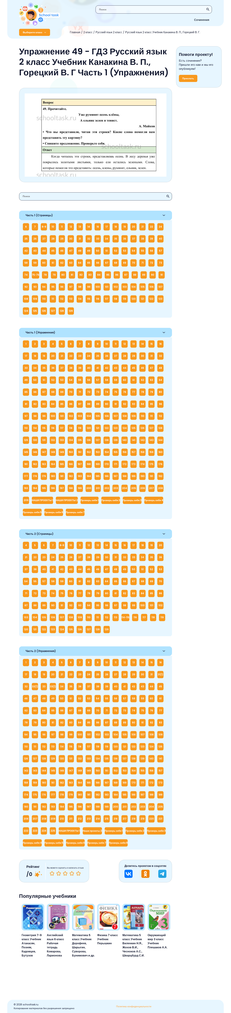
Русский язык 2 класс (109, 32)
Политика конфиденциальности (133, 1006)
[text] (78, 873)
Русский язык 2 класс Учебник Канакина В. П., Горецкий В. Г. (162, 32)
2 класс (88, 32)
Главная (75, 32)
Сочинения (201, 20)
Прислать (188, 78)
